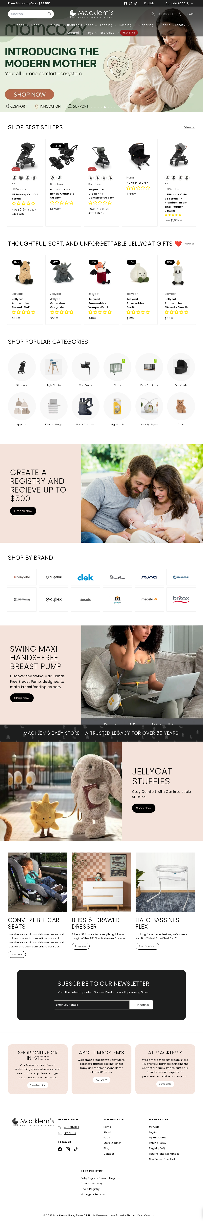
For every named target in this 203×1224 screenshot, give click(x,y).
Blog (106, 1148)
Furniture (53, 25)
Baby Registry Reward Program (100, 1178)
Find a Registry (90, 1189)
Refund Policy (157, 1143)
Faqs (106, 1137)
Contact (108, 1153)
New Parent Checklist (162, 1159)
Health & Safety (173, 25)
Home (107, 1127)
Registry (129, 32)
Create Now (23, 511)
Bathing (126, 25)
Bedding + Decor (80, 25)
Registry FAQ (157, 1148)
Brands (19, 25)
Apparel (73, 33)
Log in (153, 1132)
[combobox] (31, 14)
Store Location (38, 1085)
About (107, 1132)
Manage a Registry (93, 1194)
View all (189, 127)
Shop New (16, 954)
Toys (90, 33)
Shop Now (22, 698)
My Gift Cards (157, 1137)
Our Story (101, 1079)
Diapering (146, 25)
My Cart (154, 1127)
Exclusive (108, 33)
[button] (23, 204)
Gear (35, 25)
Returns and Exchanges (164, 1153)
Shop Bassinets (147, 946)
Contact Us (165, 1084)
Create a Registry (92, 1183)
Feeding (106, 25)
